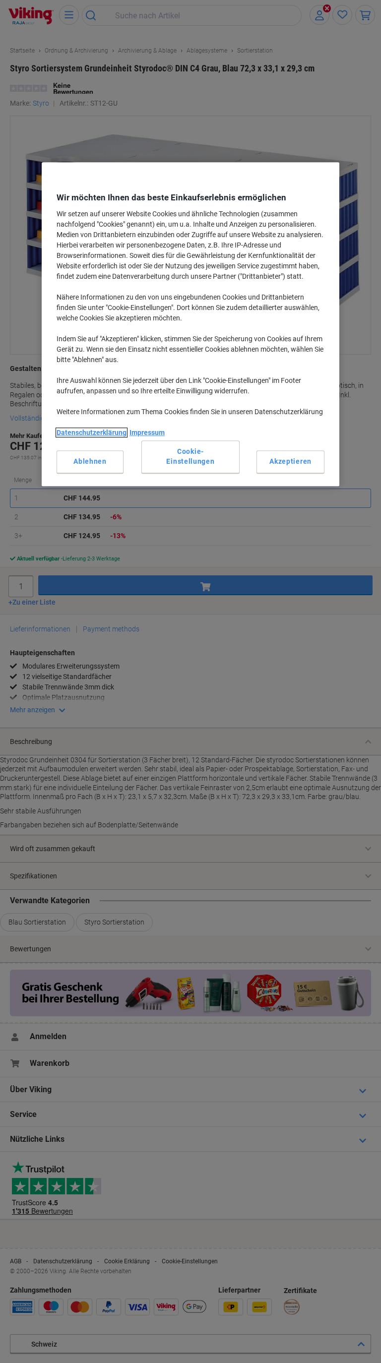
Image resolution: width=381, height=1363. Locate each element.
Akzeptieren (290, 461)
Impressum (147, 432)
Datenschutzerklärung (92, 432)
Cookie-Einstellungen (190, 457)
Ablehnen (90, 461)
